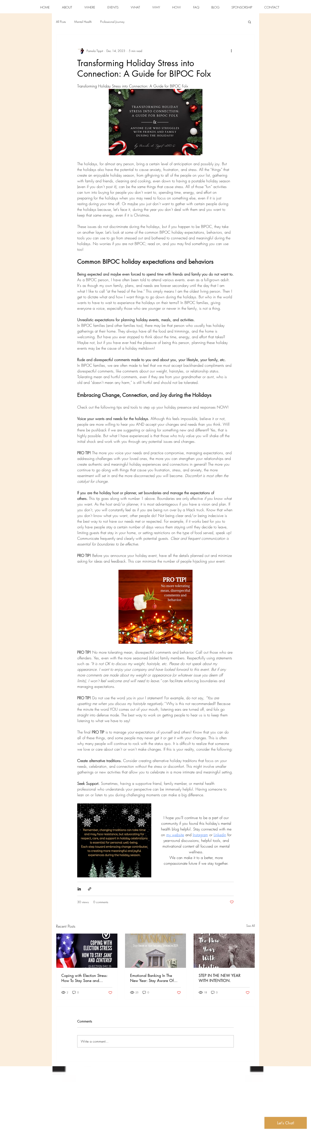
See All (250, 926)
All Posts (61, 22)
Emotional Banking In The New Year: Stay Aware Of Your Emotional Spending (152, 978)
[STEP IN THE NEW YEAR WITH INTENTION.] (224, 951)
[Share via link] (90, 889)
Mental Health (83, 22)
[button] (250, 21)
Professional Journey (112, 22)
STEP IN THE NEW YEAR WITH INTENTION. (220, 978)
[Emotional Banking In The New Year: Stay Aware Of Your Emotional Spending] (155, 951)
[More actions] (231, 50)
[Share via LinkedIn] (79, 889)
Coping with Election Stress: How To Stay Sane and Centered (84, 978)
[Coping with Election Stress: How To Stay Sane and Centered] (86, 951)
